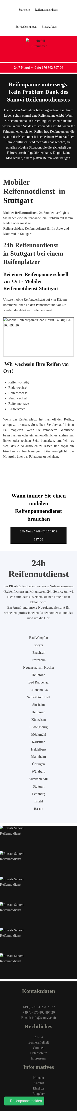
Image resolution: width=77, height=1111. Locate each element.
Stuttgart (18, 200)
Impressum (38, 1058)
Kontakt (38, 1078)
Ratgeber (39, 1093)
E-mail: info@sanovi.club (38, 1017)
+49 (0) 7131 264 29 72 (38, 1007)
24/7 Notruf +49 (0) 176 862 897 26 (38, 68)
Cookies (38, 1048)
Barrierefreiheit (38, 1042)
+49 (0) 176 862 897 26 (38, 1012)
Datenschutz (38, 1053)
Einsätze (38, 1088)
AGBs (38, 1037)
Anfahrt (38, 1083)
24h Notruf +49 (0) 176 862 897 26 (38, 535)
